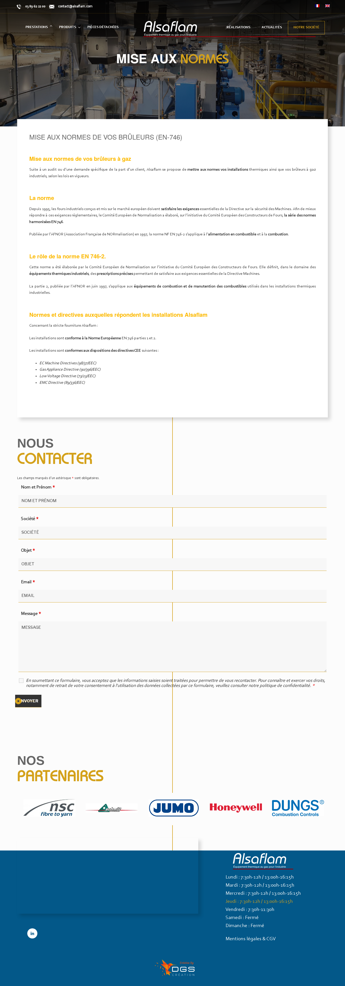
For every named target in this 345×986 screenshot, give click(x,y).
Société (30, 519)
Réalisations (238, 27)
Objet (28, 550)
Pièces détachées (102, 27)
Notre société (306, 27)
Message (31, 614)
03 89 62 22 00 (35, 6)
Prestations (37, 27)
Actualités (272, 27)
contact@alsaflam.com (75, 6)
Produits (67, 27)
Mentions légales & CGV (251, 939)
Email (28, 582)
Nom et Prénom (38, 487)
